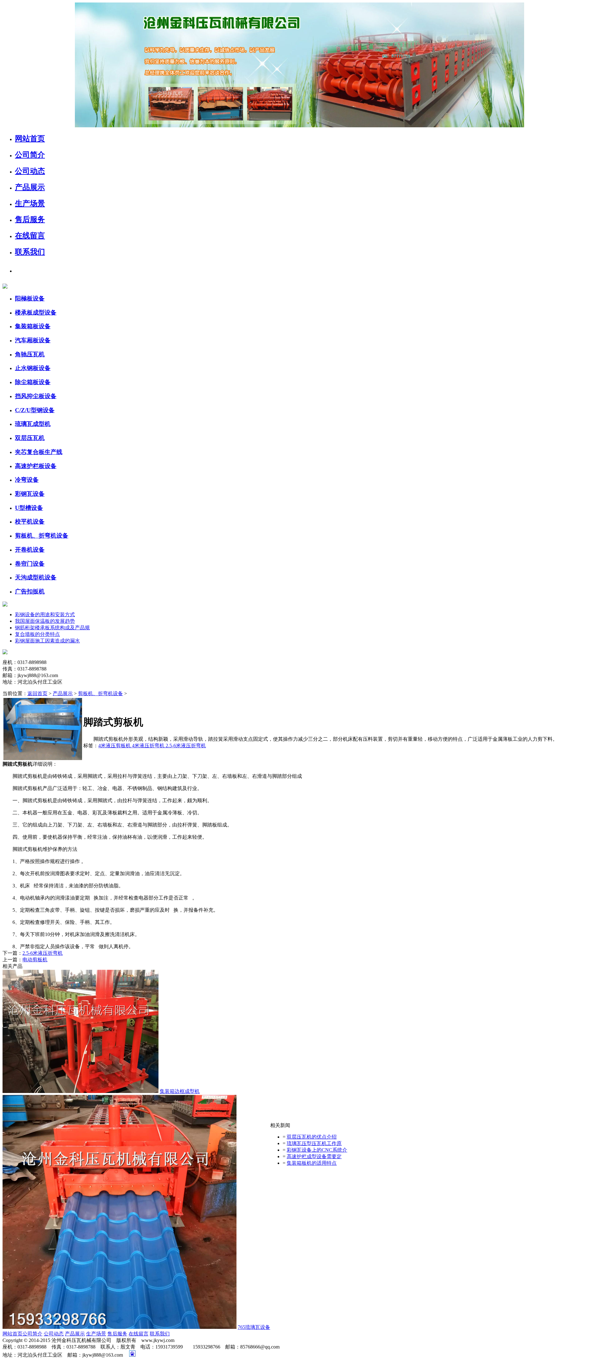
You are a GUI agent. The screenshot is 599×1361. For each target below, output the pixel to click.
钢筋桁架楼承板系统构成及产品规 (52, 627)
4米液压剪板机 (115, 745)
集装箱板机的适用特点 (312, 1163)
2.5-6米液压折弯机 (186, 745)
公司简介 (32, 1333)
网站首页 (12, 1333)
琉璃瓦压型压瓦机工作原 (314, 1143)
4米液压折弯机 (149, 745)
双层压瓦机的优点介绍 (312, 1136)
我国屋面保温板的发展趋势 (45, 621)
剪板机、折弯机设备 (100, 693)
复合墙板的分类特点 (37, 634)
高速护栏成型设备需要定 (314, 1156)
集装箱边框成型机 (180, 1091)
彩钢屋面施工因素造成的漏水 (47, 640)
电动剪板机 (34, 959)
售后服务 (117, 1333)
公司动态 (54, 1333)
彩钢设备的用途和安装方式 (45, 614)
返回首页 (37, 693)
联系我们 (160, 1333)
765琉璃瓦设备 (254, 1327)
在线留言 (139, 1333)
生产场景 (96, 1333)
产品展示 (63, 693)
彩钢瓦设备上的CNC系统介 (317, 1150)
